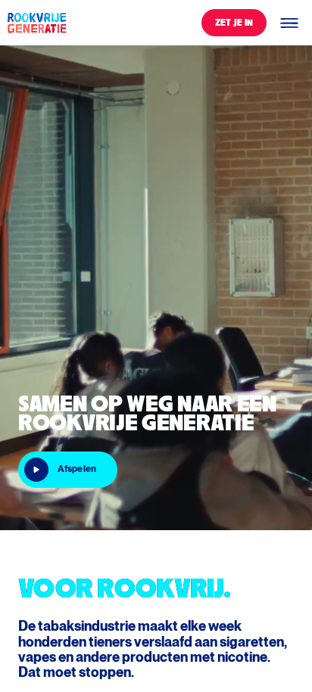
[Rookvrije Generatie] (36, 23)
